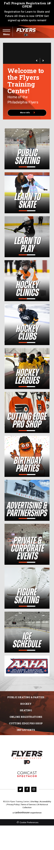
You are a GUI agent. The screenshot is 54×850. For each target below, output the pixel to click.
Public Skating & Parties (25, 690)
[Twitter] (20, 782)
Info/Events (26, 723)
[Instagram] (33, 782)
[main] (27, 361)
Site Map (34, 795)
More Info (25, 106)
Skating (26, 703)
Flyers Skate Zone (27, 767)
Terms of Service (28, 798)
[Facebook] (27, 782)
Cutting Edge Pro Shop (26, 716)
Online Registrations (26, 710)
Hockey (26, 697)
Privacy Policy (13, 798)
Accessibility (45, 795)
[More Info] (27, 53)
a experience (27, 806)
